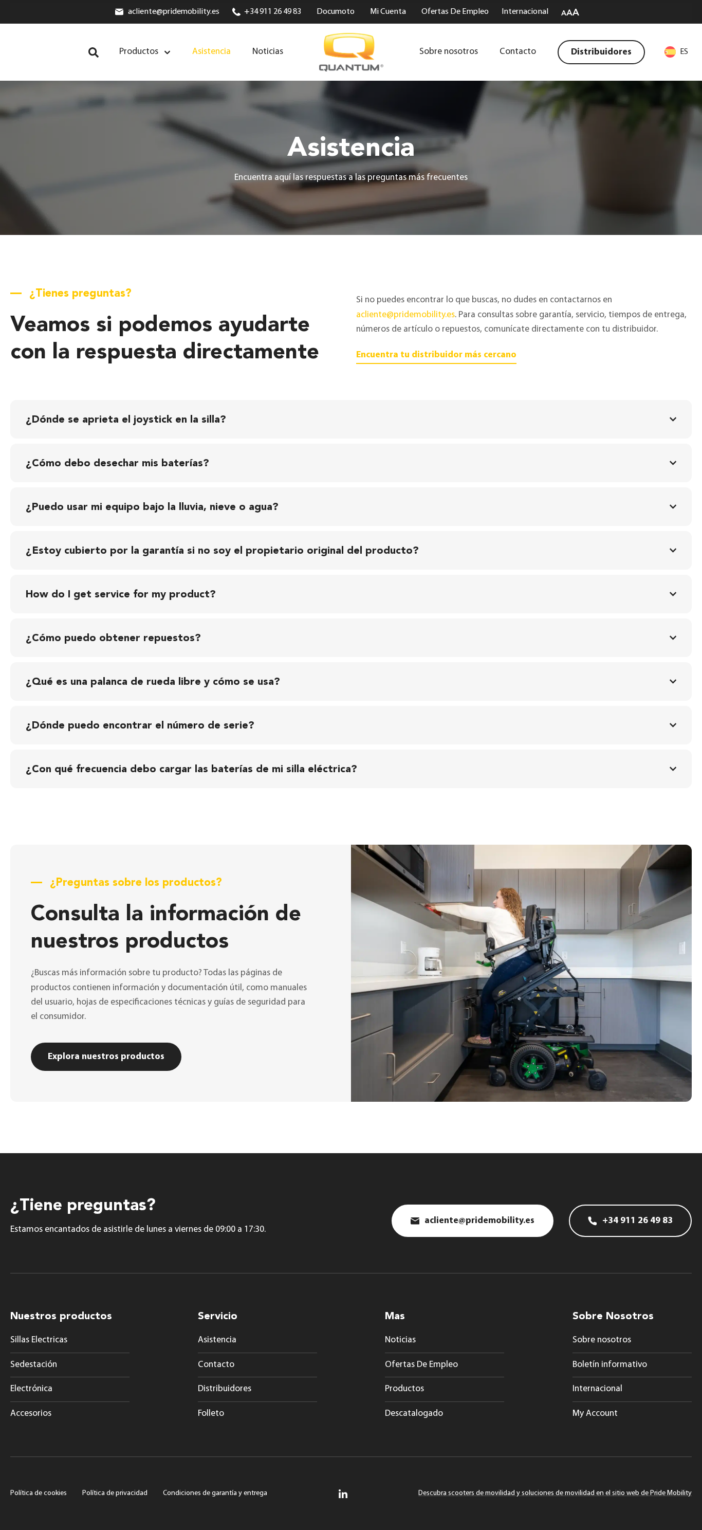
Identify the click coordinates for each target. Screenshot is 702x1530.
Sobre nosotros (601, 1340)
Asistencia (217, 1340)
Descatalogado (414, 1413)
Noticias (400, 1340)
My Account (595, 1413)
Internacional (597, 1389)
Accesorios (30, 1413)
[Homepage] (351, 52)
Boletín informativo (609, 1364)
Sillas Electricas (38, 1340)
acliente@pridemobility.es (405, 315)
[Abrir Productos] (167, 52)
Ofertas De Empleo (421, 1364)
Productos (404, 1389)
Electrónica (31, 1389)
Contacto (216, 1364)
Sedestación (33, 1364)
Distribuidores (224, 1389)
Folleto (211, 1413)
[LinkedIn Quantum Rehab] (343, 1493)
